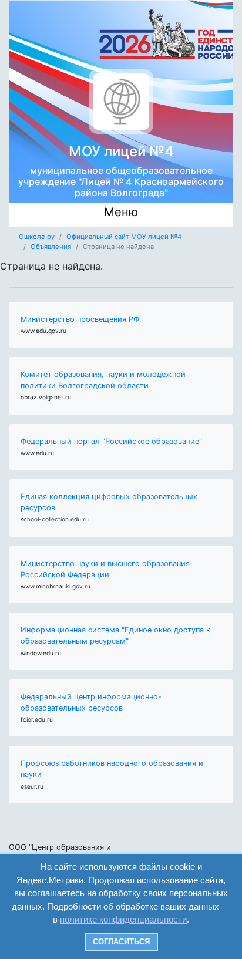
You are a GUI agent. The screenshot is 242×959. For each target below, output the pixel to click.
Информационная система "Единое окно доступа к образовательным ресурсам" (115, 635)
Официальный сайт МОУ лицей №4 (124, 237)
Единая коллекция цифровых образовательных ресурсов (109, 502)
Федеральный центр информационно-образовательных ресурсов (91, 702)
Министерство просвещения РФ (80, 319)
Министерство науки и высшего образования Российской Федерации (105, 569)
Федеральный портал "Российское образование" (111, 441)
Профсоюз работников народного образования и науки (112, 769)
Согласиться (121, 941)
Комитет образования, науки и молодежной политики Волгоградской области (103, 380)
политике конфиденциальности (123, 919)
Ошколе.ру (37, 237)
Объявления (51, 247)
